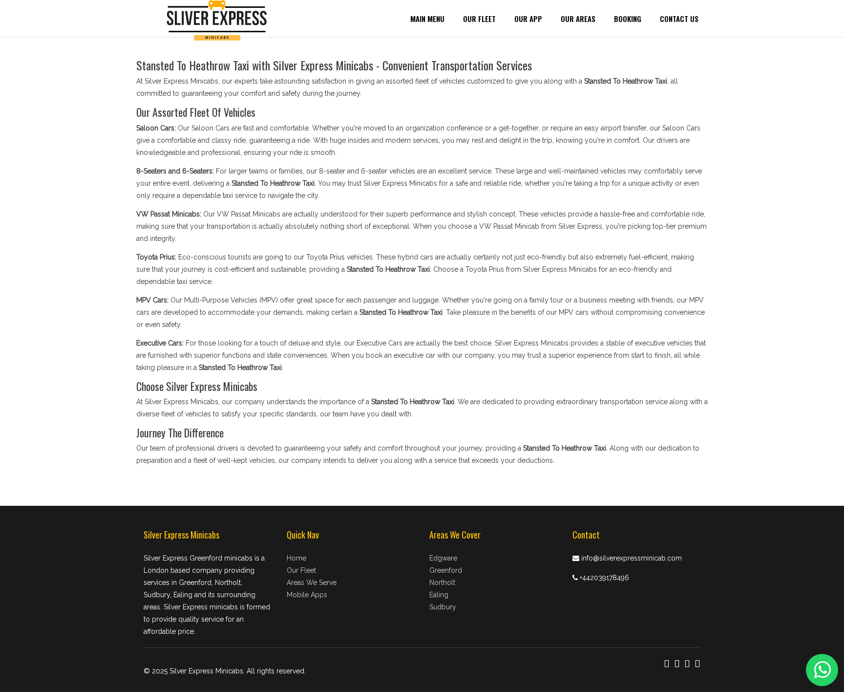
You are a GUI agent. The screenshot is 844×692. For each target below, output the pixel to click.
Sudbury (442, 607)
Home (296, 558)
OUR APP (528, 18)
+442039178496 (604, 578)
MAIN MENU (427, 18)
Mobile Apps (307, 595)
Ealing (438, 595)
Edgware (443, 558)
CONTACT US (679, 18)
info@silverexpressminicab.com (631, 558)
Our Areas (578, 18)
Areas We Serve (312, 582)
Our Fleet (479, 18)
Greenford (445, 570)
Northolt (442, 582)
